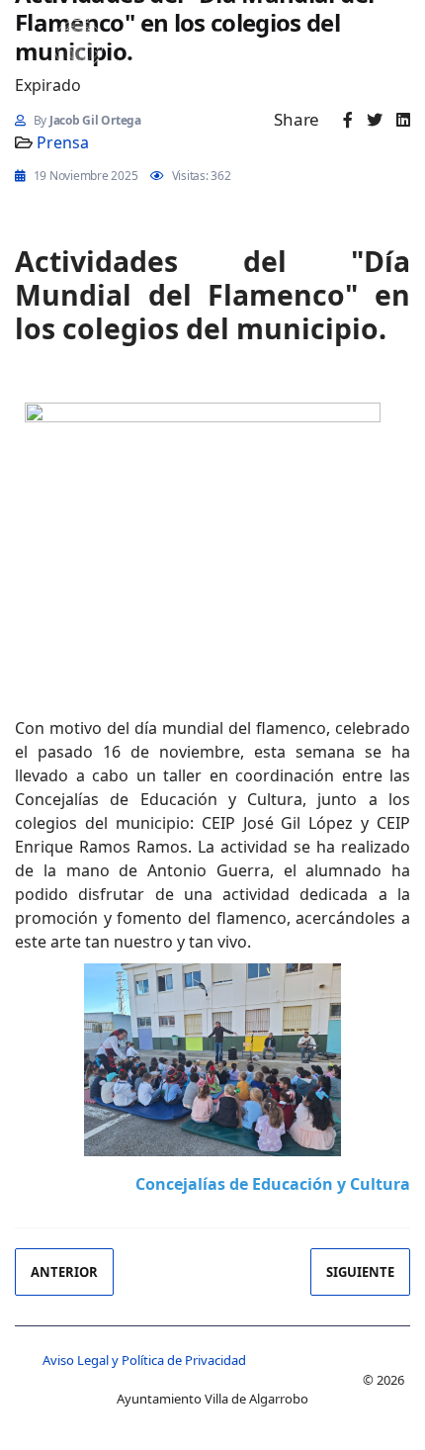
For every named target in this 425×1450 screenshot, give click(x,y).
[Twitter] (374, 120)
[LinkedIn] (403, 120)
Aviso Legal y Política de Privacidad (144, 1360)
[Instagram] (220, 37)
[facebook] (121, 37)
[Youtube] (187, 37)
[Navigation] (24, 35)
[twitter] (152, 37)
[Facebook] (348, 120)
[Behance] (254, 37)
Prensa (63, 142)
